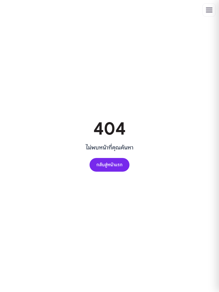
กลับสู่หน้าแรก (109, 165)
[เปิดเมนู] (209, 10)
